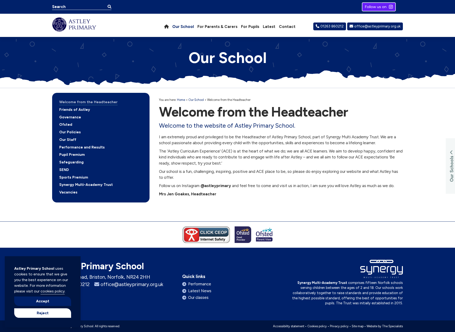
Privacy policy (339, 326)
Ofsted (65, 124)
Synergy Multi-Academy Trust (86, 185)
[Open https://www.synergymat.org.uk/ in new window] (381, 270)
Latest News (199, 290)
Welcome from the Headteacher (88, 102)
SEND (64, 170)
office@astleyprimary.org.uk (377, 26)
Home (181, 100)
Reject (43, 313)
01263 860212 (332, 26)
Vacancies (68, 192)
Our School (196, 100)
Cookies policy (317, 326)
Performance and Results (82, 147)
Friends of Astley (74, 110)
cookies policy (53, 291)
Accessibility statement (288, 326)
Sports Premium (73, 177)
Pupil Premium (72, 155)
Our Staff (67, 140)
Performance (199, 284)
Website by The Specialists (385, 326)
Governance (70, 117)
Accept (42, 301)
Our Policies (70, 132)
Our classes (198, 297)
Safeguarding (71, 162)
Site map (358, 326)
